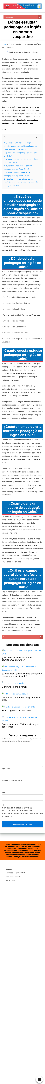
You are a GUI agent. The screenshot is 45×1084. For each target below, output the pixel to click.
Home (4, 44)
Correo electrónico (12, 781)
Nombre (6, 769)
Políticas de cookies (14, 876)
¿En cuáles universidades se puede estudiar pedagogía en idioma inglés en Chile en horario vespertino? (20, 146)
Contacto (10, 869)
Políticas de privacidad (15, 873)
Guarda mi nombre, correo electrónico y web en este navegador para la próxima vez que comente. (22, 812)
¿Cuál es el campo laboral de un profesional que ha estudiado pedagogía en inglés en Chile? (21, 182)
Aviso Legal (10, 880)
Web (3, 792)
